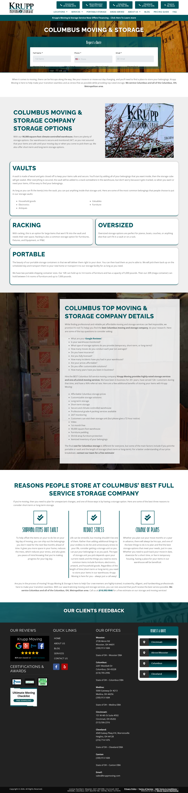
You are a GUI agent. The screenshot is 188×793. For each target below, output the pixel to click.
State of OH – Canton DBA (108, 765)
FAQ (175, 11)
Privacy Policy (130, 789)
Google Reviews (93, 338)
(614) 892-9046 (106, 590)
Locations (59, 11)
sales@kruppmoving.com (108, 775)
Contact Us (61, 658)
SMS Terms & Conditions (166, 789)
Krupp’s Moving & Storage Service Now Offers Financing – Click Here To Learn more (94, 17)
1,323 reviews (38, 657)
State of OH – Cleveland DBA (109, 747)
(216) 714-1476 (103, 740)
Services (75, 11)
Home (57, 638)
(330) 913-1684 (103, 648)
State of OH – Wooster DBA (109, 655)
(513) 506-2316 (103, 722)
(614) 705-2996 (103, 672)
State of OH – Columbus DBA (109, 680)
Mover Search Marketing (167, 791)
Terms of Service (146, 789)
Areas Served (117, 11)
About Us (133, 11)
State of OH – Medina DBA (108, 704)
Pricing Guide (161, 11)
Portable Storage (96, 11)
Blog (147, 11)
